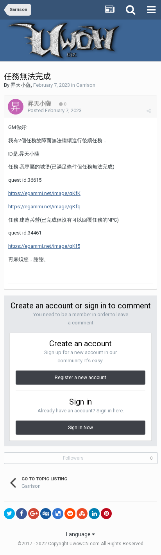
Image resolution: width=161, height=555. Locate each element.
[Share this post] (149, 111)
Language (79, 534)
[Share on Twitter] (9, 513)
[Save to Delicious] (57, 513)
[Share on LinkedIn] (94, 513)
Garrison (85, 85)
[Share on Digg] (45, 513)
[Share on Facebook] (21, 513)
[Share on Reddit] (69, 513)
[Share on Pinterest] (106, 513)
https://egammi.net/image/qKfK (44, 193)
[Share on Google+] (33, 513)
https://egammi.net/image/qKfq (44, 206)
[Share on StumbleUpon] (82, 513)
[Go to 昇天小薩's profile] (15, 107)
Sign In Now (80, 427)
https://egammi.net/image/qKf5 (44, 246)
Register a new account (80, 377)
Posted (55, 110)
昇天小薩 (21, 85)
